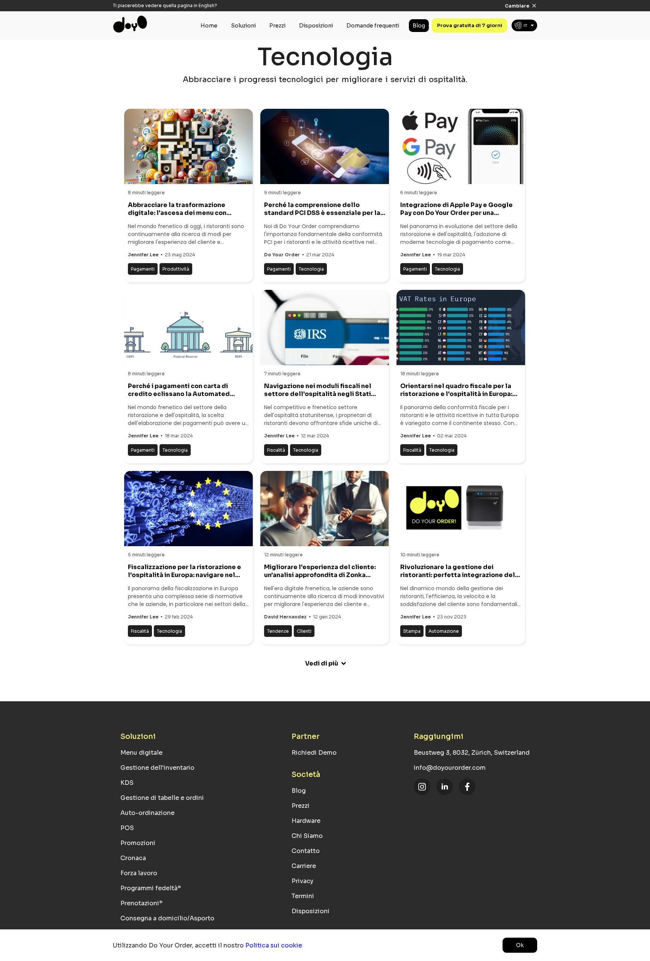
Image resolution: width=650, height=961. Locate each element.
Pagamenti (143, 269)
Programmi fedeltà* (150, 888)
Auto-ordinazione (147, 813)
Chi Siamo (307, 836)
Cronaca (133, 858)
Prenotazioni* (141, 903)
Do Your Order (282, 254)
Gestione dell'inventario (157, 768)
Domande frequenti (372, 25)
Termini (303, 896)
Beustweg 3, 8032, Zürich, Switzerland (472, 753)
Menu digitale (141, 753)
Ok (520, 945)
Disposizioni (316, 25)
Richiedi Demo (314, 753)
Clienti (304, 631)
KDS (127, 783)
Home (208, 25)
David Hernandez (285, 617)
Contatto (306, 851)
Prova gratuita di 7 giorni (469, 25)
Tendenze (278, 631)
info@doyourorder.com (450, 768)
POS (127, 828)
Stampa (412, 631)
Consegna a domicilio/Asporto (167, 918)
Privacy (302, 881)
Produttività (175, 269)
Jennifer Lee (143, 254)
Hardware (306, 821)
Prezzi (277, 25)
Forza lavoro (138, 873)
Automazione (443, 631)
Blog (419, 25)
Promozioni (137, 843)
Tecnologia (311, 269)
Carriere (304, 866)
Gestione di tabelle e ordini (162, 798)
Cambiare (517, 6)
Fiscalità (276, 450)
